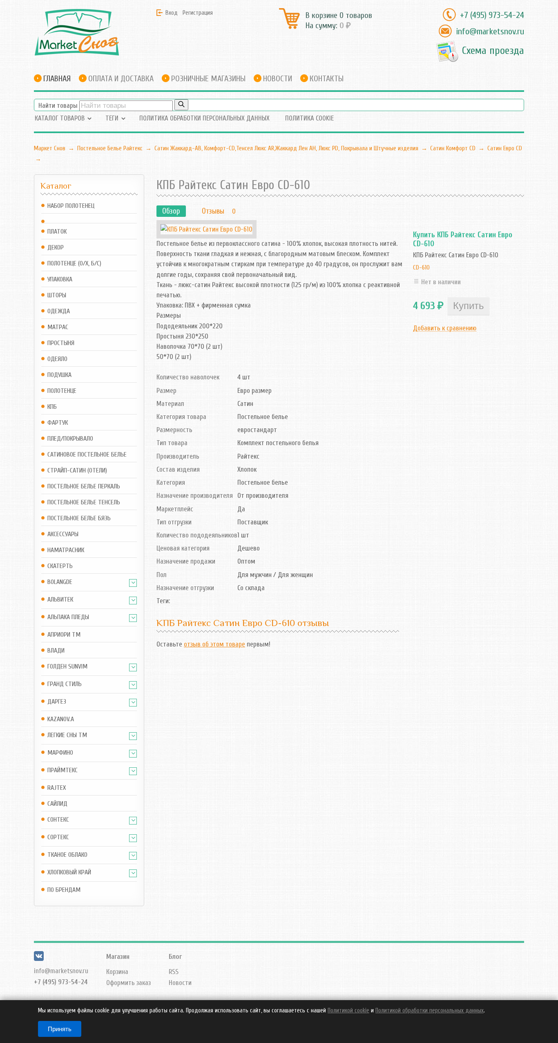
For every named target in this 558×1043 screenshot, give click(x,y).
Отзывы (213, 211)
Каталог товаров (60, 118)
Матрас (57, 327)
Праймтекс (62, 770)
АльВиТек (60, 600)
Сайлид (57, 804)
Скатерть (60, 566)
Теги (111, 118)
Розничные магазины (208, 78)
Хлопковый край (69, 872)
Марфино (60, 753)
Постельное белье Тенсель (83, 502)
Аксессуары (62, 534)
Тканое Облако (67, 855)
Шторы (56, 295)
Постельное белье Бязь (79, 518)
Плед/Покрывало (70, 439)
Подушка (59, 375)
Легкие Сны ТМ (67, 735)
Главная (57, 78)
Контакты (327, 78)
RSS (174, 972)
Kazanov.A (60, 719)
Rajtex (56, 788)
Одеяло (57, 359)
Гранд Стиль (64, 684)
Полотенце (61, 391)
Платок (57, 232)
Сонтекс (58, 820)
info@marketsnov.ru (490, 31)
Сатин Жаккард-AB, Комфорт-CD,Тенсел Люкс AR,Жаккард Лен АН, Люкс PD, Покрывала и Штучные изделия (286, 148)
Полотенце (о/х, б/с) (74, 264)
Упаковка (59, 279)
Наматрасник (65, 550)
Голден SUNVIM (67, 667)
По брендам (63, 890)
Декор (55, 248)
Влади (56, 651)
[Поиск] (181, 104)
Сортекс (58, 837)
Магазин (117, 957)
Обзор (171, 211)
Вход (171, 12)
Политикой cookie (348, 1010)
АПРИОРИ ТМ (63, 635)
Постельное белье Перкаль (83, 487)
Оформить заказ (128, 983)
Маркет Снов (49, 148)
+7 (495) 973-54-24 (492, 15)
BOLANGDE (59, 582)
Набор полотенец (70, 206)
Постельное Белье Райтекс (110, 148)
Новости (277, 78)
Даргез (56, 702)
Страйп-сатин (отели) (77, 471)
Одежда (58, 311)
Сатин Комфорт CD (452, 148)
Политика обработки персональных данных (204, 118)
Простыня (60, 343)
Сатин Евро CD (504, 148)
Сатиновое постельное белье (87, 455)
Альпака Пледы (68, 617)
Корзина (117, 972)
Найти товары (58, 105)
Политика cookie (309, 118)
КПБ (52, 407)
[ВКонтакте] (39, 958)
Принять (59, 1028)
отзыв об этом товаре (214, 644)
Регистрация (198, 12)
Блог (175, 957)
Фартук (57, 423)
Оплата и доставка (121, 78)
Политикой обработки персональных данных (429, 1010)
